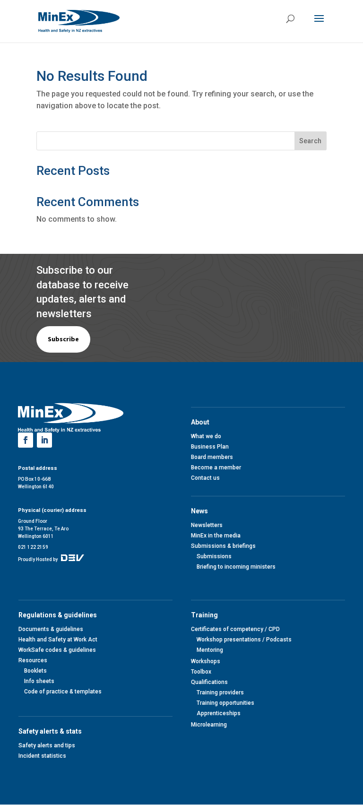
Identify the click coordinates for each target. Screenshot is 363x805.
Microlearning (209, 724)
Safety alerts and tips (46, 745)
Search (310, 141)
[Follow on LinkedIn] (44, 440)
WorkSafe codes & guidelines (57, 650)
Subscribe (63, 339)
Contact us (205, 478)
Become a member (216, 467)
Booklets (35, 670)
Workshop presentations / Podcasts (244, 639)
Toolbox (201, 671)
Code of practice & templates (63, 691)
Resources (32, 660)
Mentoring (210, 650)
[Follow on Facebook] (25, 440)
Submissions (214, 556)
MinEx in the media (216, 535)
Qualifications (209, 682)
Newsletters (207, 525)
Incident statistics (42, 756)
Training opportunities (225, 703)
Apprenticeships (219, 713)
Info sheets (39, 681)
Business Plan (210, 446)
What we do (206, 436)
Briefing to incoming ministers (236, 566)
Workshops (205, 661)
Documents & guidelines (50, 629)
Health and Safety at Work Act (57, 639)
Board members (212, 457)
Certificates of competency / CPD (235, 629)
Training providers (220, 692)
